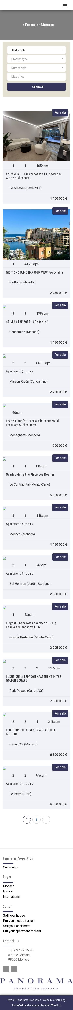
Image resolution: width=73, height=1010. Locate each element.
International (11, 897)
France (8, 891)
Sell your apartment (16, 926)
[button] (36, 50)
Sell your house (14, 915)
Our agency (11, 867)
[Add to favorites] (7, 199)
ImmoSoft (18, 1005)
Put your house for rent (19, 921)
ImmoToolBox (53, 1005)
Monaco (47, 25)
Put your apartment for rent (22, 931)
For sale (31, 25)
